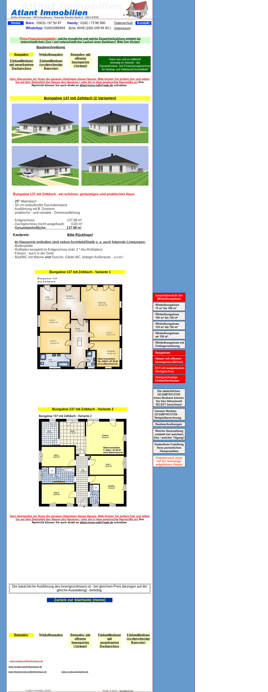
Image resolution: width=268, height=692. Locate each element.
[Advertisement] (79, 388)
